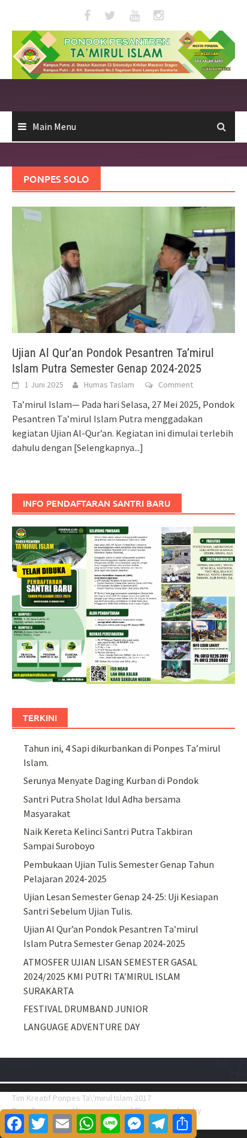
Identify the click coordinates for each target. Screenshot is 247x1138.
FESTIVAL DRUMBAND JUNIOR (85, 1009)
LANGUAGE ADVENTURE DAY (81, 1027)
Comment (175, 384)
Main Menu (54, 126)
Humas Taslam (109, 384)
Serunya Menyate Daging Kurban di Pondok (110, 780)
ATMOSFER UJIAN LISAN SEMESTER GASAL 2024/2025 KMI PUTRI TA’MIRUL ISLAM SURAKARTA (110, 976)
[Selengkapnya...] (108, 447)
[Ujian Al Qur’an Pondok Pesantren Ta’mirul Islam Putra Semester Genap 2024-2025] (123, 268)
